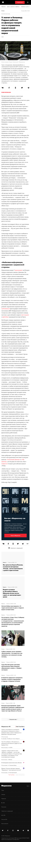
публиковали (5, 308)
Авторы (3, 794)
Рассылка (3, 807)
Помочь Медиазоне (15, 535)
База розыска (4, 823)
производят (18, 270)
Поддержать (20, 2)
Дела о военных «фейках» (13, 6)
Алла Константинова (5, 13)
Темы (2, 790)
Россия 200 (4, 819)
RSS (3, 802)
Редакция (3, 798)
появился (4, 463)
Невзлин (3, 6)
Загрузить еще (13, 719)
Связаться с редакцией (16, 548)
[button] (27, 2)
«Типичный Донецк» (13, 459)
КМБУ (2, 36)
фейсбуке (6, 317)
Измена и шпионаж (26, 6)
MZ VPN (3, 815)
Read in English (6, 92)
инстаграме (25, 315)
